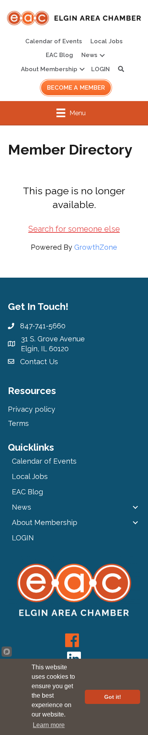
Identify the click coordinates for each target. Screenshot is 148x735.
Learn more (49, 725)
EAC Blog (59, 55)
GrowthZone (95, 247)
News (89, 55)
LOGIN (100, 69)
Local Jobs (106, 41)
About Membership (49, 69)
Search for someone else (74, 229)
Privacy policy (31, 409)
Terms (18, 423)
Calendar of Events (53, 41)
